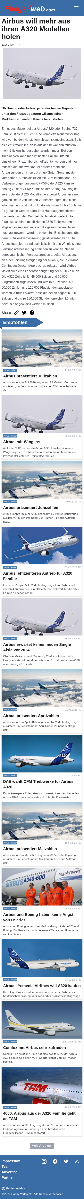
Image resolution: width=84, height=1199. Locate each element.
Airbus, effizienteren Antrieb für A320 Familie (32, 529)
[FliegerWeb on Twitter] (66, 1169)
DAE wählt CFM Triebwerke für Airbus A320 (32, 737)
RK (18, 44)
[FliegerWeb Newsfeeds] (76, 1161)
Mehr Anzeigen (42, 1145)
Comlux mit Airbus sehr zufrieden (24, 1003)
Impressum (11, 1161)
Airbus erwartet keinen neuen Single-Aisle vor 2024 (37, 600)
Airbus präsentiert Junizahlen (22, 463)
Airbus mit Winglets (15, 397)
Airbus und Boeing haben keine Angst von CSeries (37, 870)
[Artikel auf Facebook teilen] (32, 312)
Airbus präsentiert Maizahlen (21, 804)
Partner (8, 1177)
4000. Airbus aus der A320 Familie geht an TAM (35, 1069)
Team (6, 1166)
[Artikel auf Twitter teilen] (24, 312)
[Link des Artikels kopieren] (16, 312)
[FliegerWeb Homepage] (29, 8)
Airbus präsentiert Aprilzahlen (22, 671)
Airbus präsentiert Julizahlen (21, 331)
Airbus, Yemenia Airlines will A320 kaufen (30, 941)
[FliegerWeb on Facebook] (55, 1169)
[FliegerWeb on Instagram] (44, 1169)
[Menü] (76, 8)
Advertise (10, 1172)
